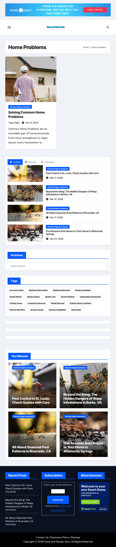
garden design (33, 296)
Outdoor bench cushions (80, 303)
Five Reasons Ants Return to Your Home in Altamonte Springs (74, 233)
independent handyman (90, 296)
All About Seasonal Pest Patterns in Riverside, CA (72, 212)
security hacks (37, 309)
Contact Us (42, 537)
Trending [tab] (49, 162)
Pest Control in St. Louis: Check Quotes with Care (72, 173)
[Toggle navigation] (9, 27)
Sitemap (75, 537)
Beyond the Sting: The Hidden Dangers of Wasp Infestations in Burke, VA (71, 193)
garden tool (50, 296)
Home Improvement (20, 106)
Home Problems (67, 296)
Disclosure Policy (59, 537)
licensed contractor (37, 303)
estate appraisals (83, 290)
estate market (16, 296)
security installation (57, 309)
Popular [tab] (32, 162)
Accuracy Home (17, 290)
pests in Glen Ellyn (17, 309)
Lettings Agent (16, 303)
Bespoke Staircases (61, 290)
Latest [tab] (16, 162)
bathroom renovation (38, 290)
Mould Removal (57, 303)
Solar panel (76, 309)
